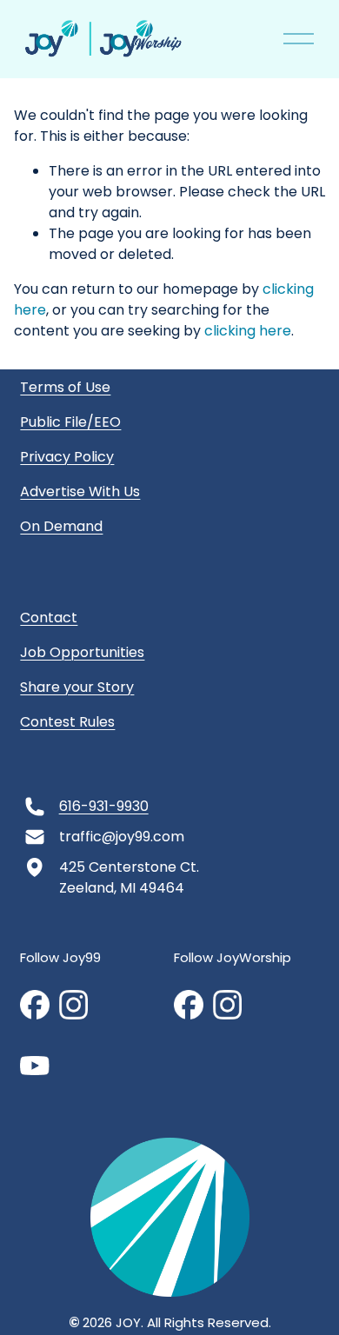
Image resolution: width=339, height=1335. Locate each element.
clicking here (247, 331)
